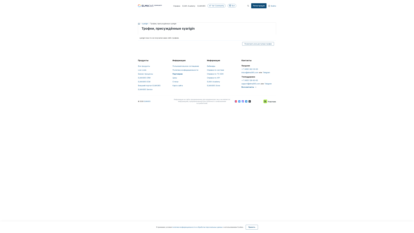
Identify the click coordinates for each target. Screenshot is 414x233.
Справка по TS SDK (215, 74)
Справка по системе (215, 70)
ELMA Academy (213, 82)
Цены (174, 78)
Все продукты (144, 66)
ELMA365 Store (213, 85)
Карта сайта (177, 85)
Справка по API (213, 78)
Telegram (266, 72)
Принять (251, 227)
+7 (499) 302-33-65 (250, 69)
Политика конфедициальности (185, 70)
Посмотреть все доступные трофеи (258, 44)
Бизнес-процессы (145, 74)
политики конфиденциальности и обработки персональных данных (197, 227)
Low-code (142, 70)
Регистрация (259, 6)
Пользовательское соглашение (185, 66)
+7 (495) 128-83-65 (250, 80)
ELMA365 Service (145, 89)
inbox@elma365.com (250, 72)
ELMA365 (147, 101)
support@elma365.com (251, 84)
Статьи (175, 82)
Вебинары (211, 66)
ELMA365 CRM (144, 78)
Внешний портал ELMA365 (149, 85)
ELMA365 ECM (144, 82)
